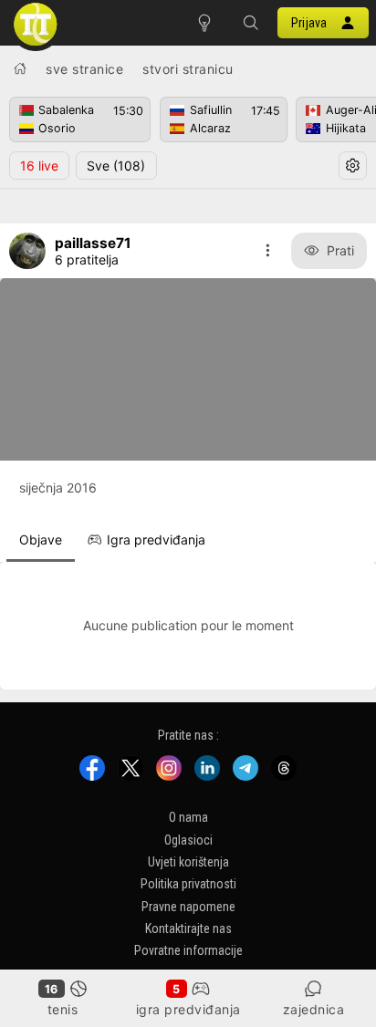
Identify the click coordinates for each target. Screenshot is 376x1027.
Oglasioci (188, 839)
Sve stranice (84, 69)
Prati (340, 250)
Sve (116, 165)
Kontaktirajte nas (188, 928)
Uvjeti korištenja (188, 862)
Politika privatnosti (188, 884)
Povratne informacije (188, 950)
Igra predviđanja (188, 1009)
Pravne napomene (188, 905)
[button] (250, 22)
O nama (188, 817)
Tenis (62, 1009)
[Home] (20, 68)
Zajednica (314, 1009)
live (39, 165)
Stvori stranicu (188, 69)
